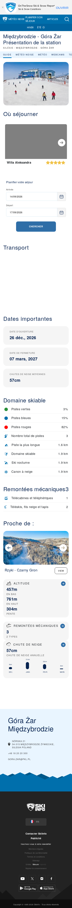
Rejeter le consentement (36, 868)
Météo (42, 54)
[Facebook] (51, 878)
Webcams (58, 54)
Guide (7, 54)
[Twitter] (32, 878)
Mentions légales (36, 849)
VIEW (61, 570)
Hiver (30, 27)
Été (39, 27)
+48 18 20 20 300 (18, 753)
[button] (67, 19)
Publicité (36, 838)
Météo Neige (17, 19)
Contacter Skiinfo (36, 833)
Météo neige (25, 54)
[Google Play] (28, 888)
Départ (9, 205)
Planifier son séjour (34, 19)
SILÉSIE (8, 47)
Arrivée (9, 189)
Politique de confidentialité (36, 853)
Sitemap (36, 860)
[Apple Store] (47, 888)
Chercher (36, 226)
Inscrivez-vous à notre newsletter (36, 844)
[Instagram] (42, 878)
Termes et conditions (36, 856)
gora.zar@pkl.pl (19, 759)
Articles (52, 19)
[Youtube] (22, 878)
